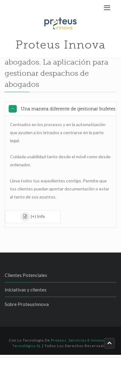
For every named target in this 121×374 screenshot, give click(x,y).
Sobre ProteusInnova (27, 304)
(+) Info (38, 216)
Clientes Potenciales (26, 275)
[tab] (60, 110)
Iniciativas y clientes (26, 289)
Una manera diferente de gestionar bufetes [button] (68, 108)
